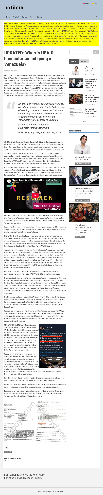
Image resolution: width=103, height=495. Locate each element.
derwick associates (83, 163)
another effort (48, 36)
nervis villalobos (82, 200)
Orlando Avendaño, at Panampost (15, 78)
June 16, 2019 (53, 132)
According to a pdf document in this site (18, 250)
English (87, 3)
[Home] (14, 8)
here (43, 29)
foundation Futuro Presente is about (16, 175)
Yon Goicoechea (59, 229)
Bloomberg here (56, 29)
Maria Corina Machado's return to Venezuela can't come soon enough (92, 98)
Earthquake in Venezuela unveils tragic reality (91, 111)
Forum (24, 17)
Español (96, 3)
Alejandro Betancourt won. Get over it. (90, 69)
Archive (84, 61)
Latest (74, 61)
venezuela (8, 451)
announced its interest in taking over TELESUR (46, 311)
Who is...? (16, 17)
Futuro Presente (36, 227)
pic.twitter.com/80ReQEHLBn (33, 127)
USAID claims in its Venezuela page (16, 142)
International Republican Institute (26, 158)
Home (8, 17)
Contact (39, 17)
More (83, 122)
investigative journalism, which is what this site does (45, 23)
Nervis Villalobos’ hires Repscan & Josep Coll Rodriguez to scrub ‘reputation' (91, 83)
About (32, 17)
